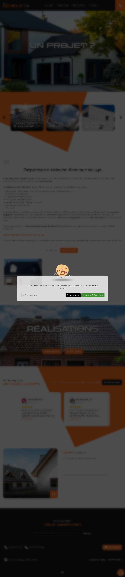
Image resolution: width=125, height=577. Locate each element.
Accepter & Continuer (93, 295)
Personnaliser (73, 295)
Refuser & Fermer (31, 295)
